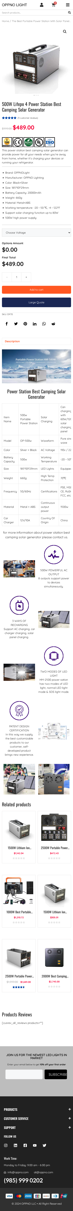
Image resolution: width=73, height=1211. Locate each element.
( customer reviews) (28, 118)
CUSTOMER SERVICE (16, 1118)
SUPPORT (10, 1127)
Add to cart (36, 289)
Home (5, 21)
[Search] (69, 12)
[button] (64, 31)
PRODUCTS (10, 1109)
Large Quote (36, 302)
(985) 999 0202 (23, 1180)
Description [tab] (12, 341)
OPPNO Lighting (34, 177)
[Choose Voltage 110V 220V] (36, 233)
